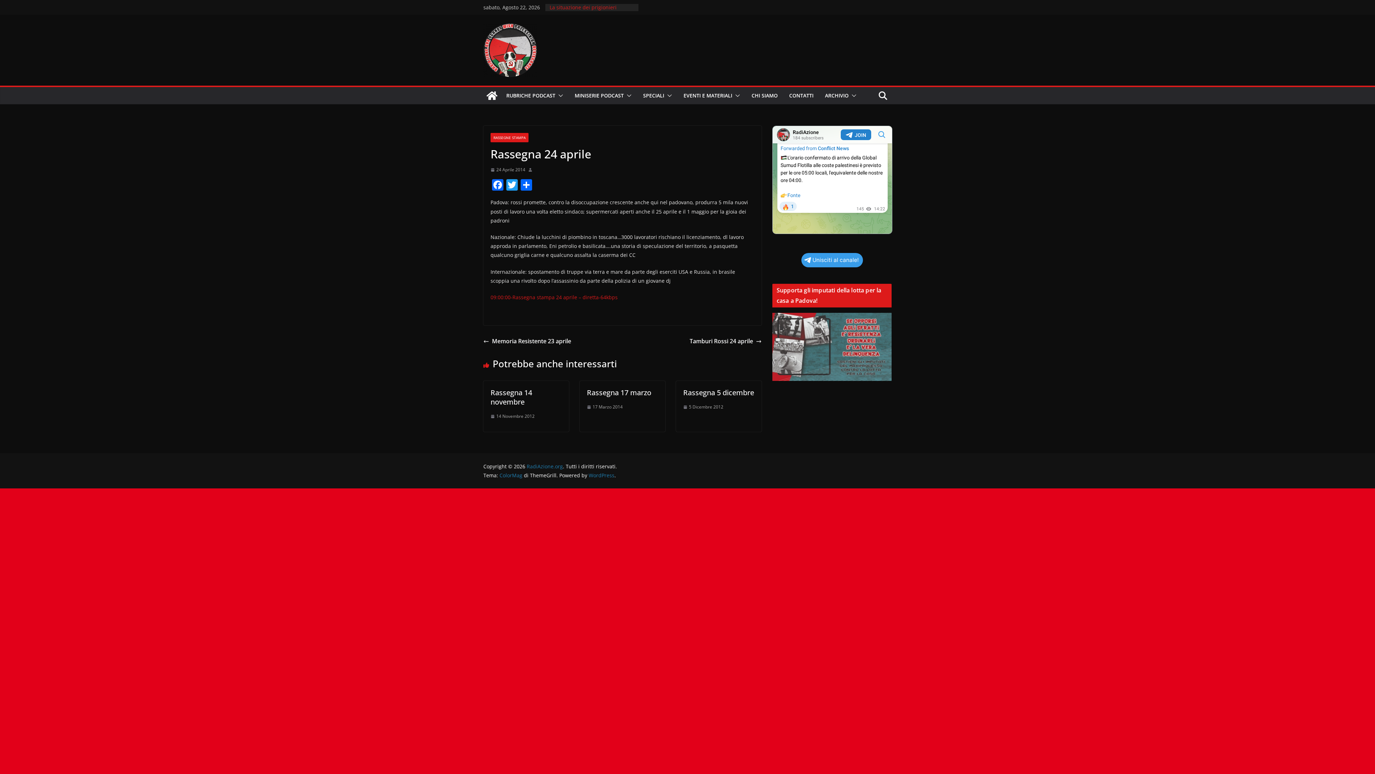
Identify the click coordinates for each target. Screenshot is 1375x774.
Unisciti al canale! (835, 260)
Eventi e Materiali (708, 95)
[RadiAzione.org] (492, 95)
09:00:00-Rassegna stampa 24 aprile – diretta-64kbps (554, 297)
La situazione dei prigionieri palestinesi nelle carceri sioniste (588, 11)
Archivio (837, 95)
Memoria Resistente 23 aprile (531, 341)
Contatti (801, 95)
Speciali (653, 95)
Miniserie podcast (599, 95)
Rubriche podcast (530, 95)
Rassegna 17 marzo (619, 392)
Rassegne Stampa (509, 137)
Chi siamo (765, 95)
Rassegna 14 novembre (511, 397)
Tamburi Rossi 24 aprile (721, 341)
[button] (559, 96)
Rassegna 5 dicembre (718, 392)
